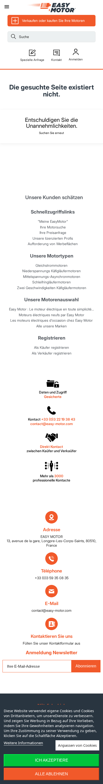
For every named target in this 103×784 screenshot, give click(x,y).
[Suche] (14, 37)
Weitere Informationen (23, 742)
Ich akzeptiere (51, 760)
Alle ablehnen (51, 774)
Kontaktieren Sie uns (51, 636)
